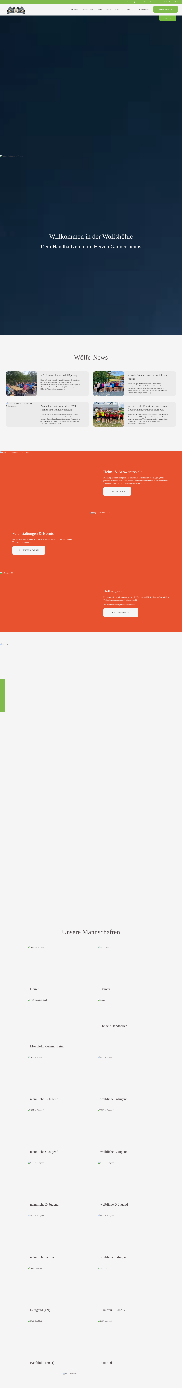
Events (108, 9)
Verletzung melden (133, 2)
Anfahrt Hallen (147, 2)
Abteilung (119, 9)
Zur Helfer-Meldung (120, 613)
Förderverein (144, 9)
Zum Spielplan (117, 491)
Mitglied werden (165, 9)
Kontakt (175, 2)
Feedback (167, 2)
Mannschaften (87, 9)
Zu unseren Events (28, 550)
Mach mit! (131, 9)
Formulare (158, 2)
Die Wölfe (74, 9)
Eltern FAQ (167, 18)
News (100, 9)
